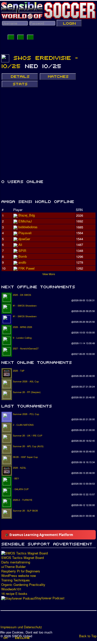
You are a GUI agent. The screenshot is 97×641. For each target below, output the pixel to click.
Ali (20, 244)
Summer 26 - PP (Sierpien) (27, 392)
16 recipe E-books (14, 593)
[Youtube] (24, 620)
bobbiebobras (28, 226)
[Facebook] (5, 620)
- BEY (16, 478)
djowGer (24, 238)
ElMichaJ (25, 221)
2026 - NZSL (19, 467)
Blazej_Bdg (26, 215)
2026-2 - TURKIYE (22, 500)
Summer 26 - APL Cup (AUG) (28, 446)
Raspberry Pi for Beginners (20, 571)
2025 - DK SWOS (22, 295)
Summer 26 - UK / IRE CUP (27, 435)
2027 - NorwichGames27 (26, 348)
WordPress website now (18, 575)
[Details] (20, 76)
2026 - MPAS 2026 (22, 327)
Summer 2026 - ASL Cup (26, 381)
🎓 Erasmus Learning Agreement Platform (39, 535)
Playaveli (25, 232)
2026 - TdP (18, 370)
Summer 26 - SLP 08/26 (25, 510)
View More (48, 274)
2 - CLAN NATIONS (23, 425)
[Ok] (5, 638)
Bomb (22, 256)
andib (22, 262)
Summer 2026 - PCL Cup (26, 414)
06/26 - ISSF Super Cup (25, 457)
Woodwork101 (11, 589)
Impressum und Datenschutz (21, 627)
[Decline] (22, 638)
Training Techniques (15, 580)
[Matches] (58, 76)
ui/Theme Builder (13, 566)
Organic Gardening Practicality (23, 584)
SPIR (22, 250)
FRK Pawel (26, 268)
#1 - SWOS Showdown (25, 305)
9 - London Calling (22, 337)
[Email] (33, 620)
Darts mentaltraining (15, 562)
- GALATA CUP (21, 489)
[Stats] (20, 84)
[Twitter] (14, 620)
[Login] (69, 23)
